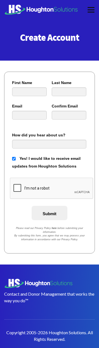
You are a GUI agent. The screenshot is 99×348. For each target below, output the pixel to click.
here (54, 228)
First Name (22, 82)
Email (17, 106)
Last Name (62, 82)
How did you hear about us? (38, 135)
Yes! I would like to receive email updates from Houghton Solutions (46, 162)
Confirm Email (65, 106)
